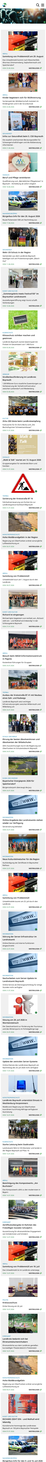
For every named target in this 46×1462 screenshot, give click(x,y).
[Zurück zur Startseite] (4, 5)
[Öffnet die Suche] (37, 5)
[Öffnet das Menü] (42, 5)
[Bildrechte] (43, 21)
